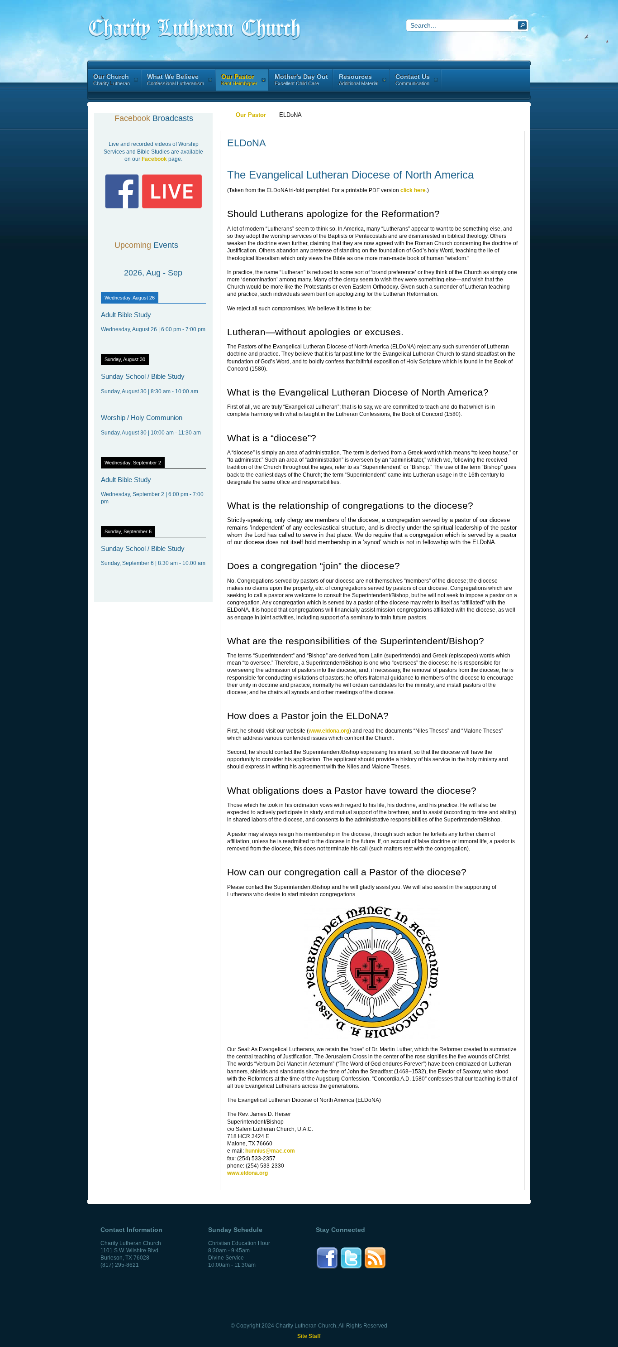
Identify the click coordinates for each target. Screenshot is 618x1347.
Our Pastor (251, 114)
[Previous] (111, 272)
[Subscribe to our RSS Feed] (375, 1268)
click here (413, 190)
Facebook (154, 159)
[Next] (195, 272)
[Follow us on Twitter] (351, 1268)
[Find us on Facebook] (327, 1268)
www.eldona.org (329, 731)
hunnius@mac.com (270, 1151)
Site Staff (309, 1336)
